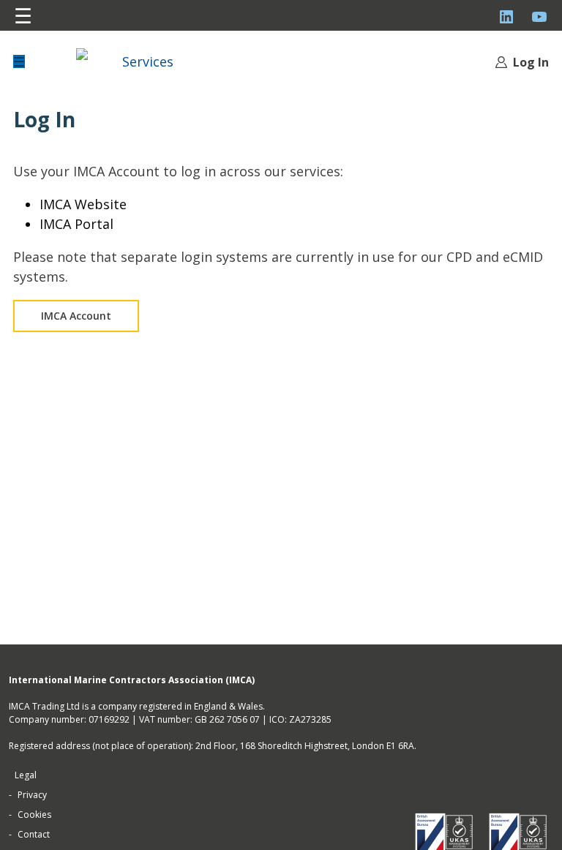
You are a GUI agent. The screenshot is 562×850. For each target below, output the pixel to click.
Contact (34, 834)
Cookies (34, 814)
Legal (26, 775)
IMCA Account (76, 316)
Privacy (32, 795)
